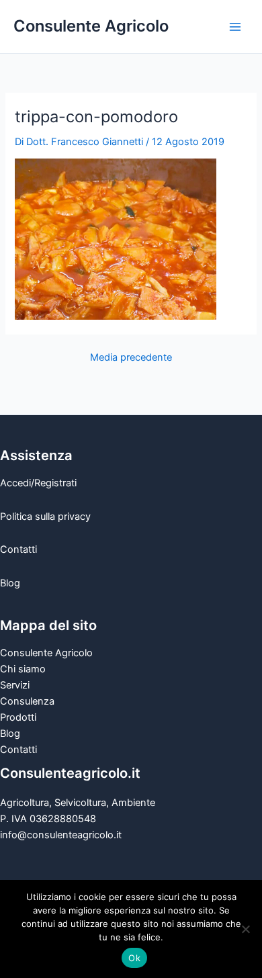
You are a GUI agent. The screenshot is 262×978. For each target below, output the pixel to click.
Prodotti (18, 717)
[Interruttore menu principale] (235, 26)
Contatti (18, 549)
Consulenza (27, 701)
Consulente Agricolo (91, 26)
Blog (10, 583)
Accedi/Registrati (38, 483)
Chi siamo (23, 669)
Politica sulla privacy (45, 516)
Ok (134, 957)
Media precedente (131, 358)
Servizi (15, 685)
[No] (245, 929)
